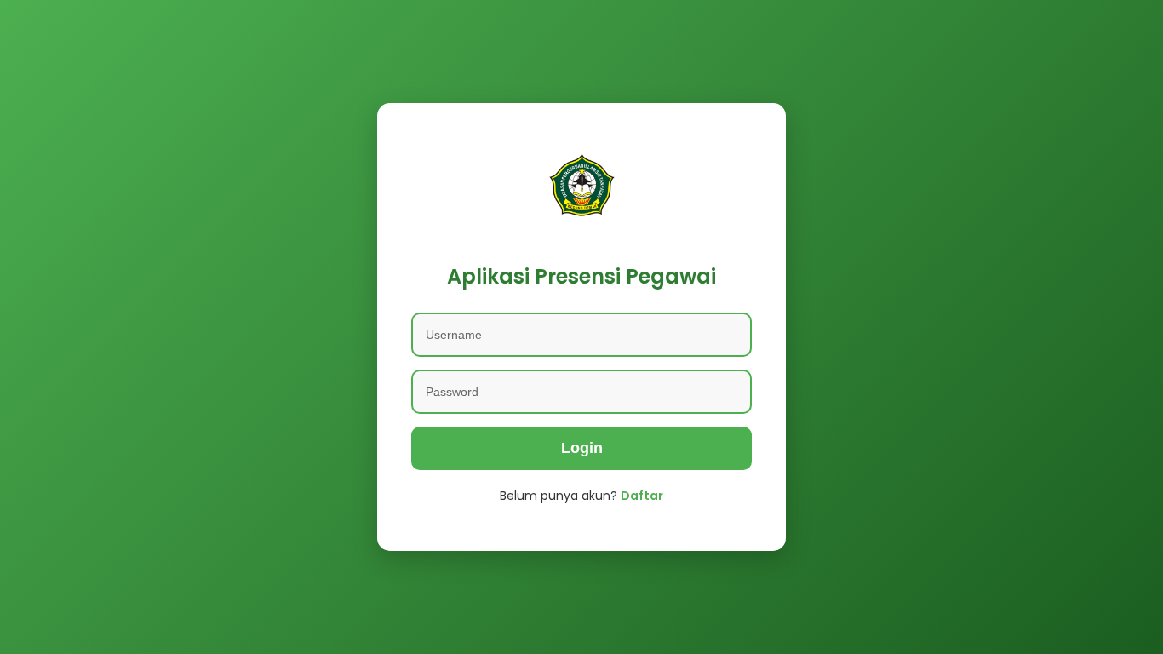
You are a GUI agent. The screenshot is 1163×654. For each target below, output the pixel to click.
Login (582, 447)
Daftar (642, 495)
